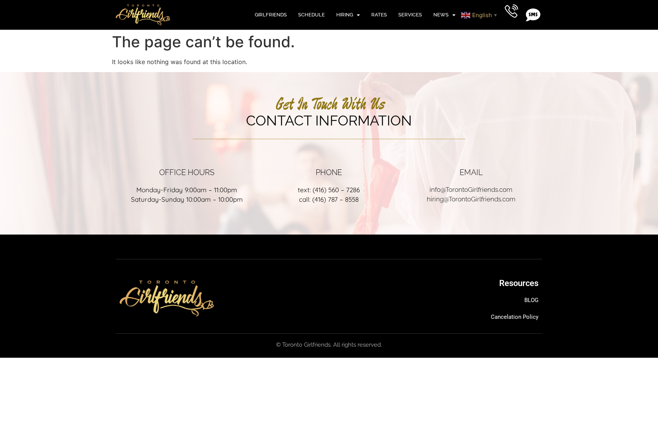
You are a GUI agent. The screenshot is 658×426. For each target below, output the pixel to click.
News (441, 15)
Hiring (344, 15)
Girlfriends (271, 15)
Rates (379, 15)
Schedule (311, 15)
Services (410, 15)
